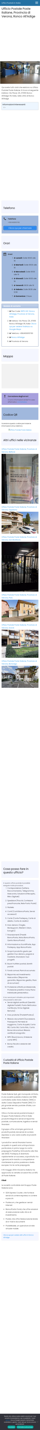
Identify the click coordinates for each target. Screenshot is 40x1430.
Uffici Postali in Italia (11, 3)
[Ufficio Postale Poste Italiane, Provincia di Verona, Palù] (20, 611)
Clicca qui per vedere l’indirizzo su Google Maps (22, 326)
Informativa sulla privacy (25, 1427)
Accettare (11, 1427)
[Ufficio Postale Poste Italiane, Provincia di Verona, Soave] (20, 644)
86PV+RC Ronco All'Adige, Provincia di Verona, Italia (22, 314)
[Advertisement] (20, 39)
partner (8, 1420)
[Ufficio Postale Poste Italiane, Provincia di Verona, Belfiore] (20, 479)
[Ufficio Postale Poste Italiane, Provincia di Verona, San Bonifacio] (20, 567)
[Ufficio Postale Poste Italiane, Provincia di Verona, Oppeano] (20, 523)
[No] (38, 1422)
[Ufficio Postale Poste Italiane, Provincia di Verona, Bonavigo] (20, 677)
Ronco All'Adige (18, 337)
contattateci (22, 402)
